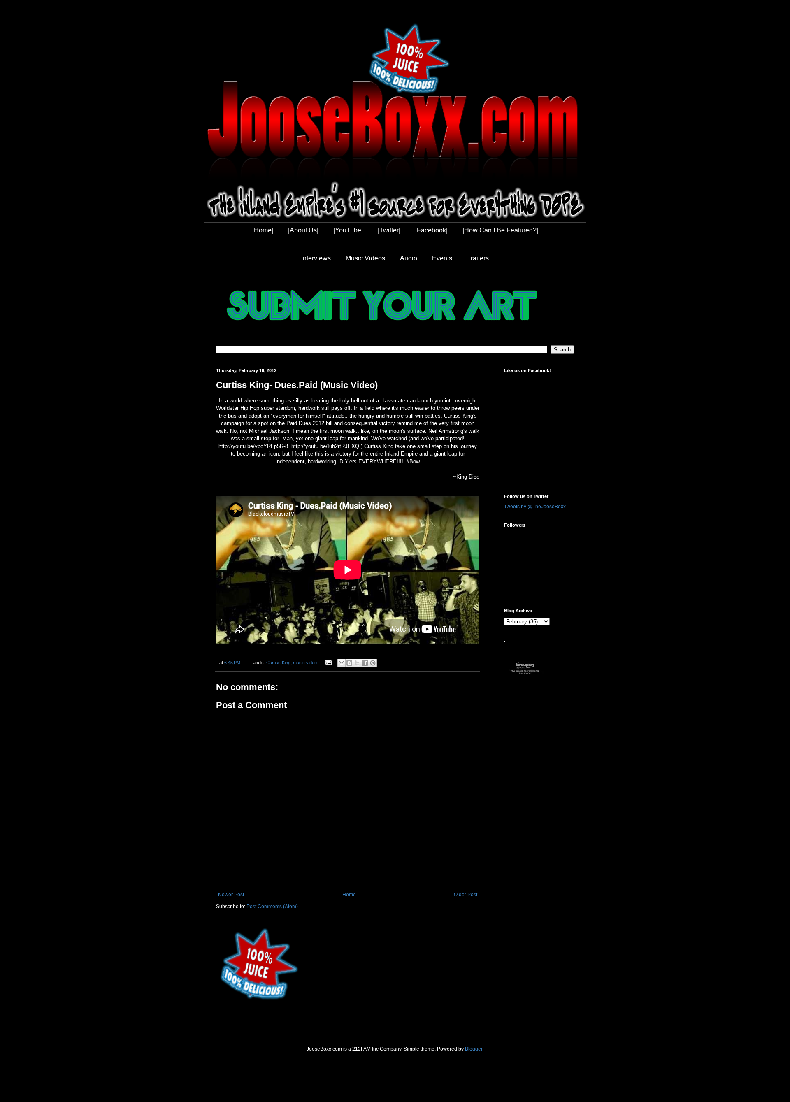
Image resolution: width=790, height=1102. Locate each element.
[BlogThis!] (349, 663)
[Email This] (341, 663)
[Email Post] (327, 662)
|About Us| (303, 230)
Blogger (473, 1049)
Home (349, 894)
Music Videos (365, 258)
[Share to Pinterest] (373, 663)
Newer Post (231, 894)
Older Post (465, 894)
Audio (408, 258)
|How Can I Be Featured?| (500, 230)
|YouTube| (348, 230)
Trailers (478, 258)
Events (442, 258)
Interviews (316, 258)
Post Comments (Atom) (272, 906)
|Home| (262, 230)
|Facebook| (431, 230)
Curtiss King (278, 662)
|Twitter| (389, 230)
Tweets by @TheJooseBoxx (535, 506)
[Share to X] (357, 663)
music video (305, 662)
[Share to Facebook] (365, 663)
